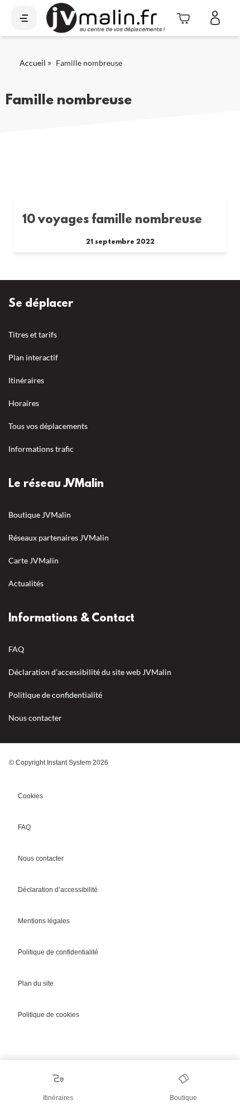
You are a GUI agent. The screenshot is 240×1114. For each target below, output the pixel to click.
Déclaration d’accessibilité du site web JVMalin (89, 672)
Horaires (23, 403)
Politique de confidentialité (55, 695)
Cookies (30, 796)
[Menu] (24, 18)
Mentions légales (44, 921)
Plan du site (36, 983)
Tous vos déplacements (48, 426)
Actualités (26, 583)
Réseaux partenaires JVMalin (58, 537)
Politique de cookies (48, 1015)
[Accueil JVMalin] (105, 18)
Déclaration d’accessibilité (58, 890)
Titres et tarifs (32, 334)
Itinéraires (26, 380)
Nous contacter (35, 717)
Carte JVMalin (33, 560)
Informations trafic (41, 449)
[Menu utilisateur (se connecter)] (215, 18)
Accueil (33, 62)
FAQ (16, 649)
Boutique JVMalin (39, 514)
